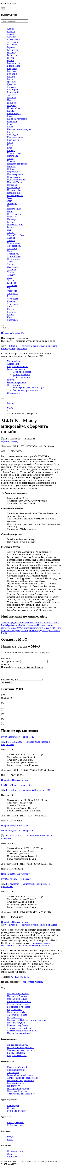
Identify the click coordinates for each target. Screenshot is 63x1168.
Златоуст (11, 95)
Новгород (12, 185)
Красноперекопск (16, 137)
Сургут (10, 264)
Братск (10, 58)
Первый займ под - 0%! (12, 333)
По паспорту (13, 1085)
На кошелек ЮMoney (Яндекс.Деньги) (26, 1020)
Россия (10, 222)
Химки (10, 296)
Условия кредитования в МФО (16, 622)
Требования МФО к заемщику (22, 625)
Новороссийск (14, 190)
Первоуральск (14, 208)
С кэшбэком (13, 1072)
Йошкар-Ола (13, 108)
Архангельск (13, 39)
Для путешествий (16, 1070)
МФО (10, 1137)
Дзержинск (12, 87)
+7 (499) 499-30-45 (20, 977)
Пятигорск (12, 219)
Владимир (12, 68)
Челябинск (12, 301)
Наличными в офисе (17, 1012)
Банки (10, 1139)
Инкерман (12, 103)
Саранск (11, 238)
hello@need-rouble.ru (33, 982)
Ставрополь (13, 253)
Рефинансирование (16, 382)
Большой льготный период (20, 1075)
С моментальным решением (21, 1050)
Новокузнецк (13, 187)
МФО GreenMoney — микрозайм (17, 737)
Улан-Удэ (11, 283)
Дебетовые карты (21, 377)
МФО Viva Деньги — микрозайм (17, 830)
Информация (13, 393)
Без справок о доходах (18, 1088)
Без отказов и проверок (18, 1007)
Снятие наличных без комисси (22, 1078)
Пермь (10, 211)
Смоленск (12, 248)
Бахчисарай (12, 50)
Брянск (10, 60)
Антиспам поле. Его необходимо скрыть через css (26, 652)
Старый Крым (14, 256)
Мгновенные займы (17, 999)
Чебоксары (12, 298)
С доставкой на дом (17, 1014)
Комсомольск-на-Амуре (19, 129)
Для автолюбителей (17, 1067)
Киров (10, 126)
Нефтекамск (13, 169)
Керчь (10, 124)
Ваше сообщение (9, 679)
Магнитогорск (14, 153)
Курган (10, 145)
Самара (10, 232)
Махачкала (12, 156)
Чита (9, 306)
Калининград (14, 113)
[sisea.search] (2, 325)
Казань (10, 111)
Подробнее (6, 780)
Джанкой (11, 84)
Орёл (9, 201)
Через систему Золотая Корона (22, 1030)
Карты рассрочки (21, 374)
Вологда (11, 76)
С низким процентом (17, 1045)
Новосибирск (14, 193)
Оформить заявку (10, 441)
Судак (10, 261)
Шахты (10, 309)
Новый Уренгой (15, 195)
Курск (10, 148)
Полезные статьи (15, 1151)
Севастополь (13, 243)
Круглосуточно (14, 1009)
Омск (9, 198)
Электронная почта (11, 661)
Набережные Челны (17, 163)
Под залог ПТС (42, 790)
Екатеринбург (14, 92)
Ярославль (12, 320)
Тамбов (11, 272)
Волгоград (12, 71)
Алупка (11, 31)
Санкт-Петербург (15, 235)
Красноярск (13, 140)
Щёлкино (12, 312)
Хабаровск (12, 293)
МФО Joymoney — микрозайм (16, 879)
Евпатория (12, 89)
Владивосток (13, 63)
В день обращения (16, 1053)
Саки (9, 230)
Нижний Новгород (16, 179)
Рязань (10, 227)
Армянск (11, 36)
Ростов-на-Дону (15, 224)
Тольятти (11, 275)
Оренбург (12, 203)
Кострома (12, 132)
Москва (11, 161)
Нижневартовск (15, 174)
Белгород (11, 52)
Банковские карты (16, 369)
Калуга (10, 116)
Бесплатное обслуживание (20, 1080)
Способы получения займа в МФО (40, 628)
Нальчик (11, 166)
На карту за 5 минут (17, 996)
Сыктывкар (13, 267)
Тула (9, 277)
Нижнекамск (13, 177)
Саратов (11, 240)
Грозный (11, 81)
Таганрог (11, 269)
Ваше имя (6, 658)
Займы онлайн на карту (19, 1001)
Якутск (10, 314)
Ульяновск (12, 285)
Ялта (9, 317)
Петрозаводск (14, 214)
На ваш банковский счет (19, 1033)
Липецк (11, 150)
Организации (14, 385)
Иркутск (11, 105)
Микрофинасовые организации (28, 387)
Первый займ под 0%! (18, 993)
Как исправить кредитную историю (31, 629)
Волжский (12, 73)
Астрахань (12, 42)
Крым (10, 142)
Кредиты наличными (17, 366)
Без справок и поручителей (20, 1047)
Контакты (12, 1156)
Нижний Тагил (14, 182)
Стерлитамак (13, 259)
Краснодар (12, 134)
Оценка (5, 664)
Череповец (12, 304)
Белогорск (12, 55)
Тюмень (11, 280)
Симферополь (14, 246)
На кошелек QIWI (16, 1022)
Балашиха (12, 44)
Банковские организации (25, 390)
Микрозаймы (13, 361)
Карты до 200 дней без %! (14, 348)
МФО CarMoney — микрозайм (16, 785)
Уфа (9, 288)
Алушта (11, 34)
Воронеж (11, 79)
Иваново (11, 97)
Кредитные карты (22, 372)
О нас (10, 1154)
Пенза (10, 206)
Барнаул (11, 47)
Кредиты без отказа (17, 1055)
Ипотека (11, 379)
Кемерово (12, 121)
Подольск (12, 216)
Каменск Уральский (17, 118)
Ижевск (11, 100)
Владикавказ (13, 66)
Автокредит (13, 364)
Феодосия (12, 291)
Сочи (9, 251)
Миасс (10, 158)
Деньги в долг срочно (18, 1004)
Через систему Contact (18, 1025)
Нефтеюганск (14, 171)
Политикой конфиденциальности (33, 945)
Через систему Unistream (19, 1028)
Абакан (10, 28)
